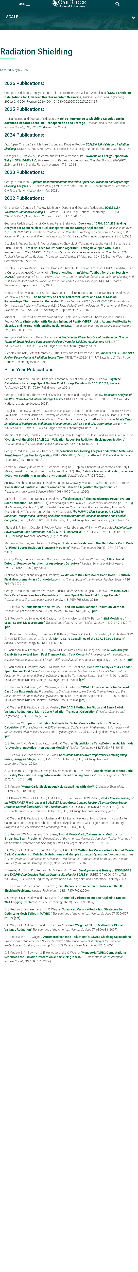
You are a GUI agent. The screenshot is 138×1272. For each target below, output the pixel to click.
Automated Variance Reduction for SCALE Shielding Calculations (87, 937)
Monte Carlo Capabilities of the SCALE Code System (88, 638)
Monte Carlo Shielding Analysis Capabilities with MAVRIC (59, 786)
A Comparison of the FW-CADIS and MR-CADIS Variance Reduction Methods (73, 607)
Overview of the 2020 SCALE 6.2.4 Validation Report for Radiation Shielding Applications (64, 439)
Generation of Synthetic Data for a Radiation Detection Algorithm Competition (58, 487)
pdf (94, 611)
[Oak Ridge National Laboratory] (69, 4)
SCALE (12, 16)
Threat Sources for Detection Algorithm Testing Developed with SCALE (72, 248)
